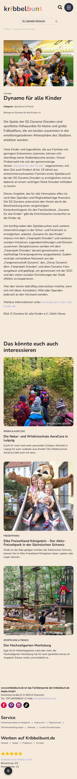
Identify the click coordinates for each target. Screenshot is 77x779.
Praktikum (27, 743)
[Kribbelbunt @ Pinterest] (11, 705)
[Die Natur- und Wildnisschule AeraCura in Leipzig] (38, 391)
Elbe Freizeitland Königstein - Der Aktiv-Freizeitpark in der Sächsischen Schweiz (35, 543)
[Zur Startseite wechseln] (27, 9)
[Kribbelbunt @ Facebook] (4, 705)
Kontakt (40, 743)
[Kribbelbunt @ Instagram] (19, 705)
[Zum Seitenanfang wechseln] (69, 763)
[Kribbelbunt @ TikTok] (26, 705)
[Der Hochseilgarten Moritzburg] (38, 600)
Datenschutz (55, 722)
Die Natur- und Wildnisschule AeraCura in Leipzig (36, 438)
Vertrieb (4, 743)
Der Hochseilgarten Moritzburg (27, 645)
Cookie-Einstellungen (49, 727)
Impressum (39, 722)
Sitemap (31, 727)
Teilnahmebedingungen (12, 727)
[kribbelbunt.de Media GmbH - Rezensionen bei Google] (16, 753)
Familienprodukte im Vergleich (15, 722)
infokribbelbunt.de (45, 698)
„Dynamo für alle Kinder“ (29, 166)
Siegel (15, 743)
